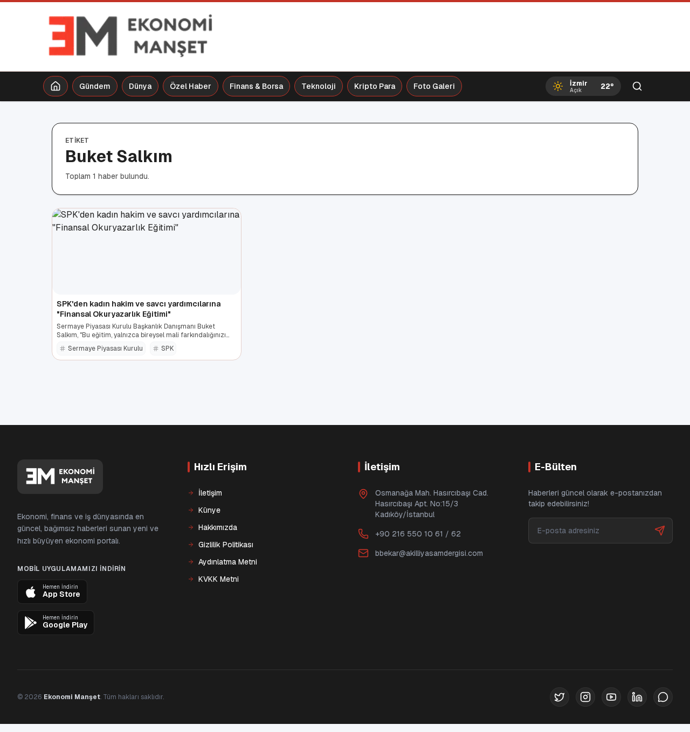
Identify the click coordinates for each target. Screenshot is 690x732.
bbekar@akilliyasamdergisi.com (429, 553)
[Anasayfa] (55, 86)
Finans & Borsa (256, 86)
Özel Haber (190, 86)
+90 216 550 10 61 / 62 (418, 534)
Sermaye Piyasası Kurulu (105, 348)
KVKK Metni (218, 579)
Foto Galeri (434, 86)
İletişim (210, 493)
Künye (209, 510)
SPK (167, 348)
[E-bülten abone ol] (660, 530)
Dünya (140, 86)
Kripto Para (374, 86)
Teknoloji (318, 86)
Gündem (95, 86)
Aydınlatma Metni (227, 562)
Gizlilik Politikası (225, 544)
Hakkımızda (217, 527)
